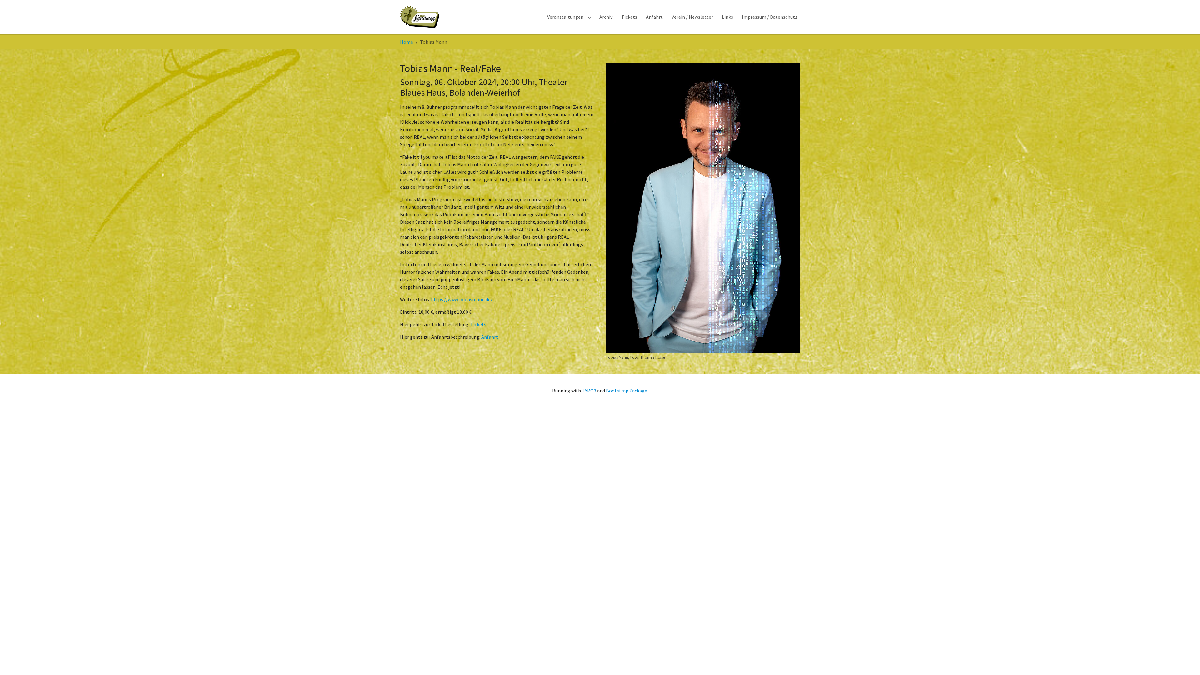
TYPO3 (589, 391)
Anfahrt (489, 337)
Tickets (478, 324)
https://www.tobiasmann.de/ (461, 299)
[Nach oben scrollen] (1186, 661)
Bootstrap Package (626, 391)
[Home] (419, 17)
